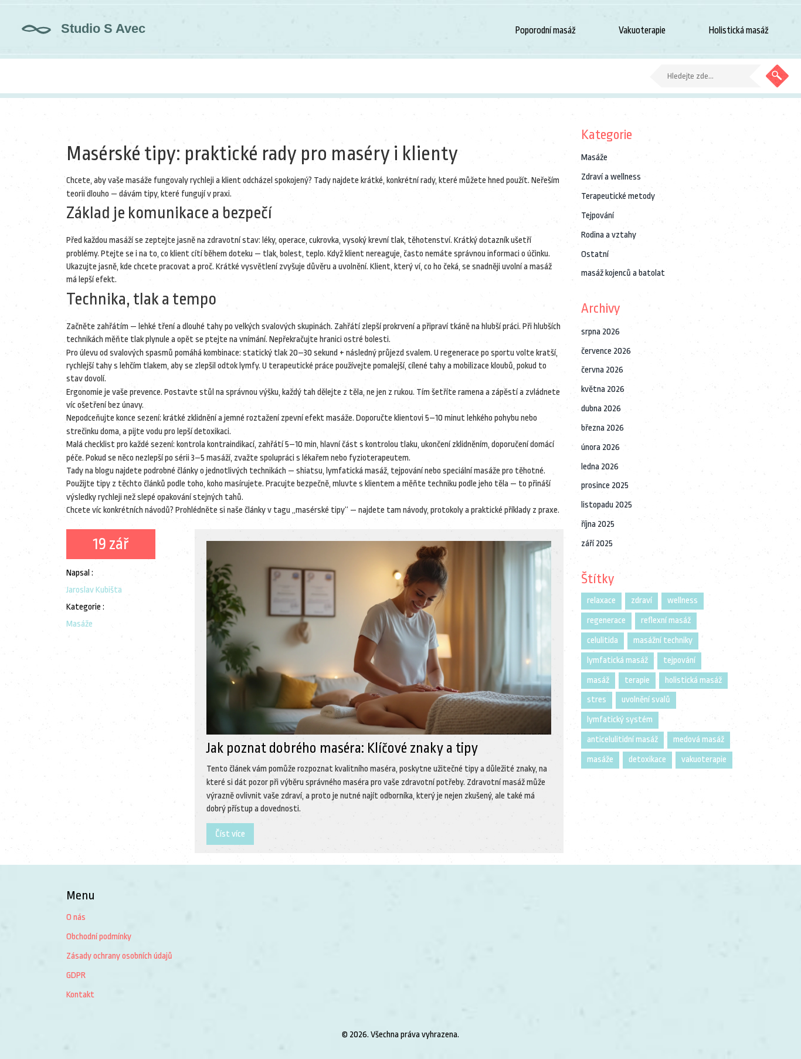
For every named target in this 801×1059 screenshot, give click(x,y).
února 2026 (600, 447)
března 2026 (602, 428)
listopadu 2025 (606, 505)
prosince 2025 (605, 485)
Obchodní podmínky (98, 937)
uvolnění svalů (646, 700)
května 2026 (602, 389)
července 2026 (606, 351)
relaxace (601, 600)
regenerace (606, 620)
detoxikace (647, 759)
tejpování (679, 660)
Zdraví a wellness (611, 177)
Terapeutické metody (618, 196)
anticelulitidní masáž (622, 740)
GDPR (76, 975)
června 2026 (602, 370)
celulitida (602, 640)
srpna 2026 (600, 332)
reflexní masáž (666, 620)
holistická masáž (693, 680)
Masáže (79, 624)
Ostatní (595, 254)
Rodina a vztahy (608, 235)
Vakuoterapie (642, 30)
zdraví (641, 600)
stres (596, 700)
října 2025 (598, 524)
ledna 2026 (600, 467)
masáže (600, 759)
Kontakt (80, 995)
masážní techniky (663, 640)
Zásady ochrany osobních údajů (119, 956)
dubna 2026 (601, 409)
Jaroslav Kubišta (94, 590)
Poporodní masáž (545, 30)
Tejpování (597, 216)
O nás (76, 917)
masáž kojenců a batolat (623, 273)
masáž (598, 680)
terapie (637, 680)
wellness (682, 600)
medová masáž (698, 740)
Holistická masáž (738, 30)
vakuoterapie (704, 759)
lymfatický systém (620, 720)
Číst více (230, 834)
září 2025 (597, 544)
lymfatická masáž (617, 660)
